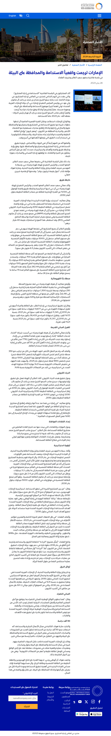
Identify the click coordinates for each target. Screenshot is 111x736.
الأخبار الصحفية (78, 65)
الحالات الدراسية (66, 702)
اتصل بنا (50, 692)
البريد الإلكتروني (31, 693)
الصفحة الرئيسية (95, 65)
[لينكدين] (73, 701)
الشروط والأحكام (50, 698)
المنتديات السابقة (66, 709)
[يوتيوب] (80, 701)
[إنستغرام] (93, 701)
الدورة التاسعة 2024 (92, 56)
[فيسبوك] (99, 701)
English (12, 15)
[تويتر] (86, 701)
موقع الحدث (65, 692)
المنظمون (66, 696)
